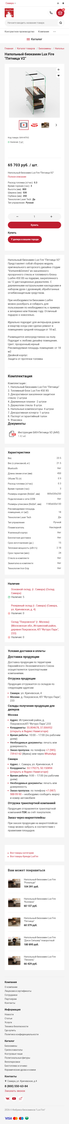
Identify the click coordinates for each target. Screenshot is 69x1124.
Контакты (10, 1003)
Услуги (8, 1022)
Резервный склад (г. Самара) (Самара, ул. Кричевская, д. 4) (34, 607)
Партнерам (11, 999)
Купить (34, 225)
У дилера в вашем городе (25, 239)
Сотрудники (11, 995)
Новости (9, 1014)
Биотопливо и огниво (16, 1066)
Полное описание (17, 176)
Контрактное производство (19, 31)
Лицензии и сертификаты (18, 991)
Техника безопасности (16, 1026)
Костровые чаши (13, 1054)
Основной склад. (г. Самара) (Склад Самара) (32, 591)
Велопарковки (12, 1062)
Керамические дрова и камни (20, 1070)
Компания (43, 31)
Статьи (8, 1018)
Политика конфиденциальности (22, 1034)
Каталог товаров (26, 48)
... (54, 31)
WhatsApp (50, 753)
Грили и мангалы (14, 1050)
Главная (9, 48)
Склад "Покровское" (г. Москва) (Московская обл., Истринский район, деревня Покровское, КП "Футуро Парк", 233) (35, 627)
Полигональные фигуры (17, 1058)
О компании (11, 987)
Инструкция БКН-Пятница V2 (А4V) (39, 432)
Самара (10, 3)
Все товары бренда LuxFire (24, 856)
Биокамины (45, 48)
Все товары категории (22, 853)
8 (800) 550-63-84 (51, 13)
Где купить (10, 1030)
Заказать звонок (15, 1090)
